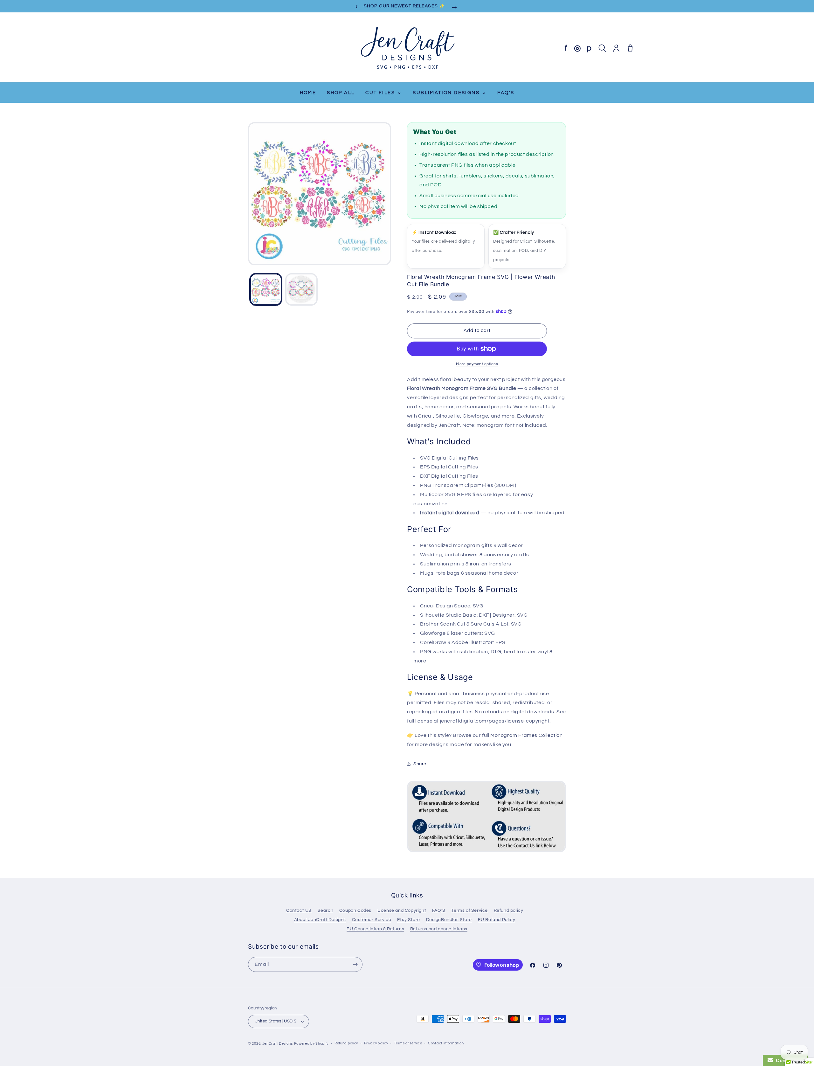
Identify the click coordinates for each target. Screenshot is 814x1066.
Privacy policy (376, 1043)
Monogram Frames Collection (526, 735)
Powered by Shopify (311, 1043)
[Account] (616, 48)
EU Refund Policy (496, 919)
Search (326, 910)
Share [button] (419, 764)
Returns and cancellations (438, 929)
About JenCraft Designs (320, 919)
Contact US (299, 910)
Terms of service (408, 1043)
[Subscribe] (355, 964)
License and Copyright (401, 910)
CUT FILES (383, 92)
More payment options (477, 364)
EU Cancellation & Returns (375, 929)
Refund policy (508, 910)
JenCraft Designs (277, 1043)
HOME (308, 92)
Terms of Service (469, 910)
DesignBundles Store (449, 919)
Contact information (446, 1043)
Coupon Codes (355, 910)
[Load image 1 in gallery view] (266, 289)
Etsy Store (408, 919)
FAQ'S (505, 92)
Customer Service (371, 919)
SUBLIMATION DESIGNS (449, 92)
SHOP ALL (341, 92)
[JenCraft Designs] (407, 48)
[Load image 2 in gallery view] (301, 289)
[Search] (602, 48)
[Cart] (630, 48)
